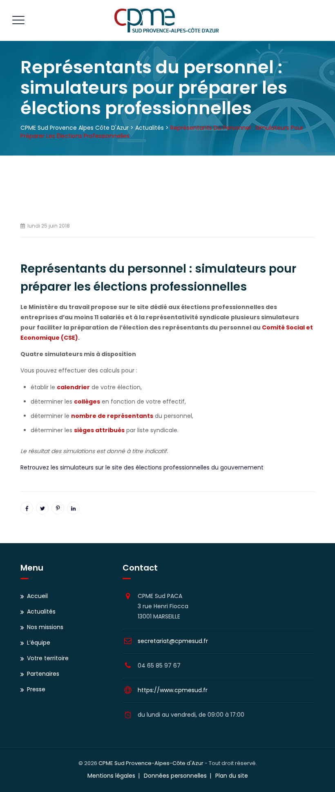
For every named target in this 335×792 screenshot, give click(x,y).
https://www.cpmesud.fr (173, 690)
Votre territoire (48, 658)
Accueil (37, 596)
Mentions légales (111, 776)
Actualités (41, 611)
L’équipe (38, 643)
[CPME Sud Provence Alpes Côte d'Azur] (166, 20)
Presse (36, 689)
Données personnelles (175, 776)
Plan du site (231, 776)
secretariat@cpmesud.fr (173, 641)
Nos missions (45, 627)
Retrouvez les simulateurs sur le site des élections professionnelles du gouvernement (142, 467)
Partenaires (43, 674)
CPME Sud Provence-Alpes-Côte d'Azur (150, 763)
